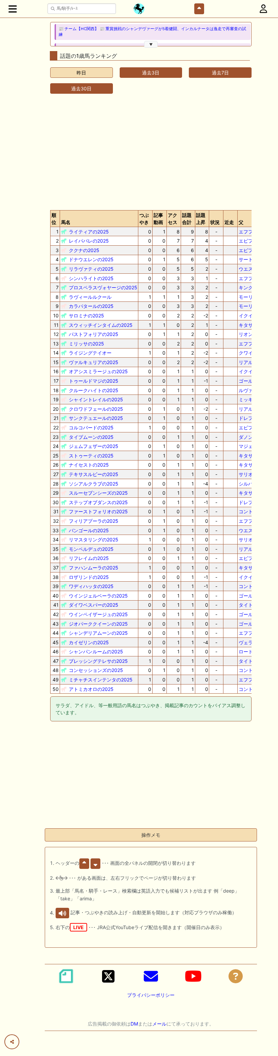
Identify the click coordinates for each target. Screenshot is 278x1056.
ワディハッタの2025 (91, 586)
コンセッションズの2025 (96, 670)
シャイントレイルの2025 (96, 399)
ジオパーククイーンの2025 (98, 624)
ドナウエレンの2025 (91, 259)
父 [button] (241, 222)
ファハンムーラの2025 (93, 567)
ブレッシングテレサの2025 (98, 661)
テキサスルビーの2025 (93, 474)
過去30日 (81, 88)
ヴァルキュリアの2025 (93, 362)
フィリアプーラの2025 (93, 521)
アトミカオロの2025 (91, 689)
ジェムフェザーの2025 (93, 446)
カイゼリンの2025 (89, 642)
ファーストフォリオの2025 (98, 511)
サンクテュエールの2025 (96, 418)
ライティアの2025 (89, 231)
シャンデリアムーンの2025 (98, 633)
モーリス (248, 297)
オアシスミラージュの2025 (98, 371)
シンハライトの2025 (91, 278)
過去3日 (150, 72)
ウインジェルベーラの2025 (98, 596)
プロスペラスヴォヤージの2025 (103, 287)
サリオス (248, 474)
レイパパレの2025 (89, 241)
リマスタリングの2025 (93, 539)
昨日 (81, 72)
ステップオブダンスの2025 (98, 502)
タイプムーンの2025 (91, 437)
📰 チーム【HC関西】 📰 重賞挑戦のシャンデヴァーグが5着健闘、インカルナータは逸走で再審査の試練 (152, 31)
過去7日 (220, 72)
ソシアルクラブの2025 (93, 484)
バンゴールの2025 (89, 530)
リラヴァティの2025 (91, 269)
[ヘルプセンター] (236, 976)
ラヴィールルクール (90, 297)
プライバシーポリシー (151, 995)
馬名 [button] (66, 222)
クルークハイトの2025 (93, 390)
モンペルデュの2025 (91, 549)
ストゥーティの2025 (91, 455)
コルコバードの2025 (91, 427)
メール (159, 1024)
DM (134, 1024)
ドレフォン (250, 418)
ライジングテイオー (90, 353)
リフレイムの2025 (89, 558)
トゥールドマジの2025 (93, 381)
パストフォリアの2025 (93, 334)
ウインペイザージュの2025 (98, 614)
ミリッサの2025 (86, 343)
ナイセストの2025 (89, 465)
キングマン (250, 287)
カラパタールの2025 (91, 306)
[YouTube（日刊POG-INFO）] (193, 976)
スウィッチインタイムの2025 (101, 325)
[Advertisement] (151, 152)
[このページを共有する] (11, 1041)
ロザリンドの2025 (89, 577)
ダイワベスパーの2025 (93, 605)
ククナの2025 (84, 250)
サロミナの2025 (86, 315)
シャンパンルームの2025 (96, 651)
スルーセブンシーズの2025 (98, 493)
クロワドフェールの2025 (96, 409)
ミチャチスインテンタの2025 (101, 679)
